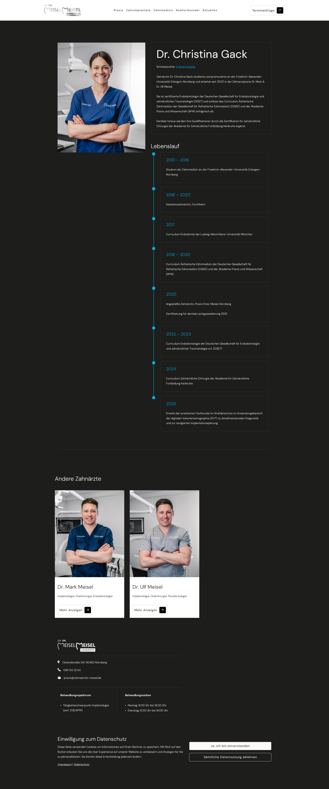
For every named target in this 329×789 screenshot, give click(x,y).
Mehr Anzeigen (71, 610)
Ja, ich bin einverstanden (230, 746)
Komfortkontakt (188, 10)
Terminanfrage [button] (264, 10)
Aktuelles (210, 10)
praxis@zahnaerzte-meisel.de (82, 678)
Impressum (65, 764)
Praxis (118, 10)
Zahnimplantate (138, 10)
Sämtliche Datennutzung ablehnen (230, 757)
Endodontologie (185, 66)
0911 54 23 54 (72, 670)
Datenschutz (81, 764)
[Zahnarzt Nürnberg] (62, 10)
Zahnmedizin (163, 10)
